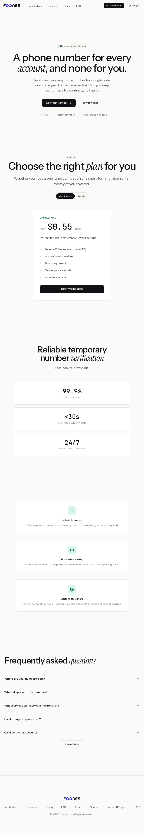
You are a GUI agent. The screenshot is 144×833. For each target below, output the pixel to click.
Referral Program (117, 807)
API (138, 807)
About (78, 807)
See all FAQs (72, 744)
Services (52, 6)
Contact (94, 807)
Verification (65, 196)
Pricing (67, 6)
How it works (90, 102)
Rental (81, 196)
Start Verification (72, 289)
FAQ (78, 6)
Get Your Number (57, 102)
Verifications (35, 6)
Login (136, 5)
